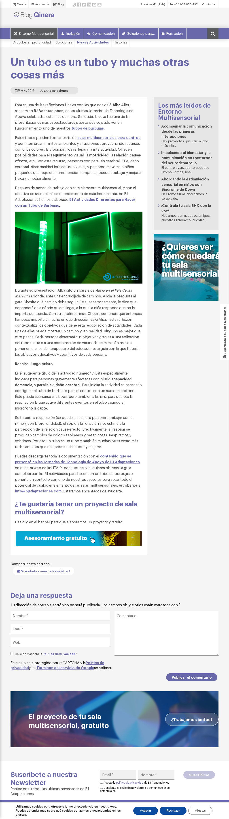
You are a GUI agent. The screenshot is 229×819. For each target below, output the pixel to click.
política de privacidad (129, 782)
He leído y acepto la (46, 654)
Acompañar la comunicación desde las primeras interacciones (186, 131)
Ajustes (200, 810)
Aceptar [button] (145, 810)
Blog (60, 4)
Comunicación (103, 33)
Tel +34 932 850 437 (183, 4)
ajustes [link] (21, 814)
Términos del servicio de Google (65, 667)
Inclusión (73, 33)
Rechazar (173, 810)
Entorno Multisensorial (36, 33)
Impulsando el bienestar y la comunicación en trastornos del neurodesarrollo (186, 157)
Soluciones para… (141, 33)
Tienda (21, 4)
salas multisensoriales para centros (108, 137)
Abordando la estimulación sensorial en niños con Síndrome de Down (185, 184)
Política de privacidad (59, 654)
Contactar (209, 4)
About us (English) (152, 4)
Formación (174, 33)
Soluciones (64, 42)
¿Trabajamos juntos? (192, 719)
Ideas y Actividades (93, 42)
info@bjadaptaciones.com (38, 490)
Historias (120, 42)
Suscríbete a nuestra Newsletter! (45, 571)
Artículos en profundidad (32, 42)
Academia (41, 4)
